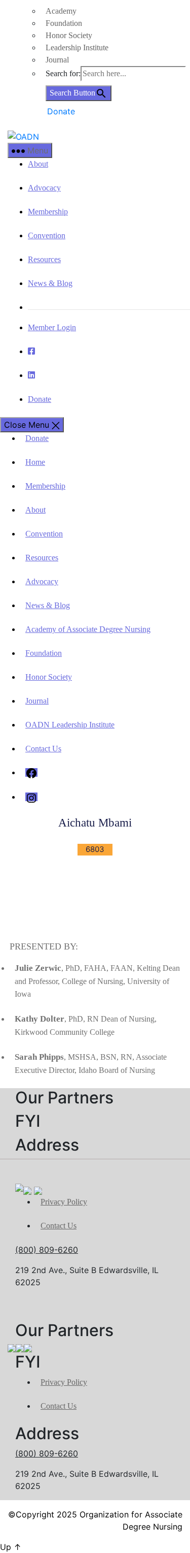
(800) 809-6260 (46, 1250)
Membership (48, 211)
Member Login (52, 327)
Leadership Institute (77, 47)
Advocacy (44, 187)
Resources (44, 259)
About (38, 164)
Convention (46, 235)
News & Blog (50, 283)
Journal (57, 59)
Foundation (64, 23)
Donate (61, 111)
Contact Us (43, 748)
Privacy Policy (64, 1201)
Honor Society (69, 35)
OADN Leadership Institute (70, 724)
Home (35, 462)
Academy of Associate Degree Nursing (87, 629)
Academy (61, 11)
